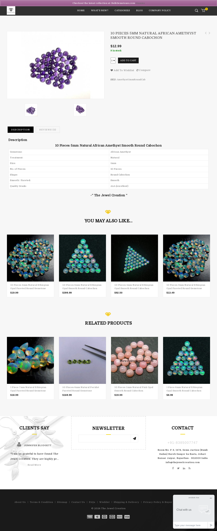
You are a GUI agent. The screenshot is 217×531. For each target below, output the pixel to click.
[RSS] (190, 468)
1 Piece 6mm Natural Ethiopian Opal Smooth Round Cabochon (208, 36)
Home (81, 10)
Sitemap (62, 502)
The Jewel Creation (113, 508)
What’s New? (99, 10)
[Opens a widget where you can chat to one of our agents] (194, 511)
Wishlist (104, 502)
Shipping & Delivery (126, 502)
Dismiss (140, 3)
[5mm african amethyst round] (31, 109)
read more (34, 465)
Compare (145, 70)
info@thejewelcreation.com (183, 462)
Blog (139, 10)
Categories (122, 10)
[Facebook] (173, 468)
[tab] (21, 129)
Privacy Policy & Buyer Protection (164, 502)
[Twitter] (178, 468)
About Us (20, 502)
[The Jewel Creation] (11, 10)
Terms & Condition (41, 502)
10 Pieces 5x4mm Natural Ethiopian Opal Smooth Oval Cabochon (204, 36)
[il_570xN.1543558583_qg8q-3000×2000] (80, 109)
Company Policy (160, 10)
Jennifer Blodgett (38, 445)
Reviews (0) (47, 129)
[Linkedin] (184, 468)
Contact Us (78, 502)
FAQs (92, 502)
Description (20, 129)
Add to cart (128, 60)
